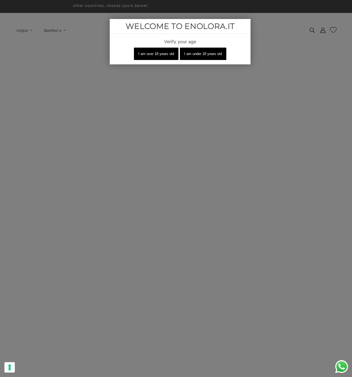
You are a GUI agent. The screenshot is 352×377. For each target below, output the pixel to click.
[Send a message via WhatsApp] (341, 366)
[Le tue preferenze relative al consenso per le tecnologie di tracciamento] (9, 367)
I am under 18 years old (203, 54)
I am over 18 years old (156, 54)
